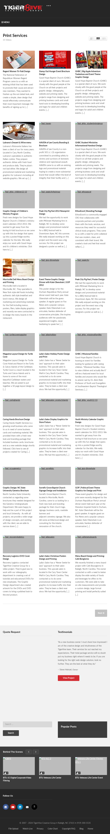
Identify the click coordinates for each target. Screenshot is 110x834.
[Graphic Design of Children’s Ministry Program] (19, 199)
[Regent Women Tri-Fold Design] (19, 60)
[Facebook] (6, 807)
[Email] (27, 807)
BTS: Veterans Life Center (50, 778)
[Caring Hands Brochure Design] (19, 407)
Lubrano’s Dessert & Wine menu (17, 143)
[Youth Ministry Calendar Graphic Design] (91, 407)
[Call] (34, 807)
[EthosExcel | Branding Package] (91, 199)
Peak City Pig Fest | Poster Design (90, 280)
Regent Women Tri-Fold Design (16, 71)
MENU (7, 22)
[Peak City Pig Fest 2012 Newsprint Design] (55, 199)
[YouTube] (13, 807)
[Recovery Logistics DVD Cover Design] (19, 544)
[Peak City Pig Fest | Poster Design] (91, 268)
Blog (81, 829)
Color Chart (53, 829)
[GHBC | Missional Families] (91, 342)
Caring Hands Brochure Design (16, 420)
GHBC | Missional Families (86, 354)
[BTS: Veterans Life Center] (55, 766)
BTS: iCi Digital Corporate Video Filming (17, 779)
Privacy (40, 829)
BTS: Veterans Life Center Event (89, 778)
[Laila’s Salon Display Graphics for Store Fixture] (55, 407)
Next (100, 613)
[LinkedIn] (20, 807)
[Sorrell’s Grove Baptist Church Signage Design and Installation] (55, 476)
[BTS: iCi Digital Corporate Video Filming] (19, 766)
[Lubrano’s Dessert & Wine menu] (19, 131)
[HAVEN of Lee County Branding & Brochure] (55, 131)
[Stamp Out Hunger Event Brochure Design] (55, 60)
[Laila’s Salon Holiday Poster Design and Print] (55, 342)
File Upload (13, 829)
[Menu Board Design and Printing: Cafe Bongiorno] (91, 544)
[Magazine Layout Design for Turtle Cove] (19, 342)
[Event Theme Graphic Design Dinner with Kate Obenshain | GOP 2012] (55, 268)
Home (90, 829)
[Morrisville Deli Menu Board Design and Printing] (19, 268)
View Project (68, 678)
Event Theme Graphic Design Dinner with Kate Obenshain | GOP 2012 (54, 282)
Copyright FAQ (68, 829)
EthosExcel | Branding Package (88, 211)
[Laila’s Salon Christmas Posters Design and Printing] (55, 544)
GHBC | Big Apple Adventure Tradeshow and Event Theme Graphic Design (87, 74)
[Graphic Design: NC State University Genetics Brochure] (19, 476)
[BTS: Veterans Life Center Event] (91, 766)
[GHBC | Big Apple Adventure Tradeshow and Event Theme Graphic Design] (91, 60)
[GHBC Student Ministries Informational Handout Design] (91, 131)
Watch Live (28, 829)
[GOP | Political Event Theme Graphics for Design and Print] (91, 476)
